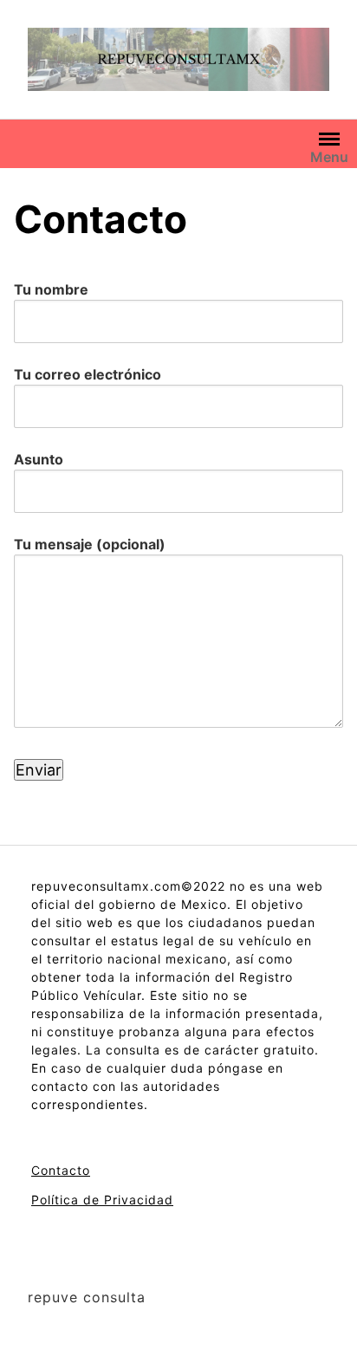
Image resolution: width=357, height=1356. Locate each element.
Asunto (38, 459)
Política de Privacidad (102, 1199)
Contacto (60, 1170)
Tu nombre (51, 289)
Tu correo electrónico (87, 374)
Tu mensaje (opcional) (90, 544)
